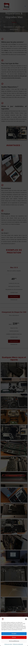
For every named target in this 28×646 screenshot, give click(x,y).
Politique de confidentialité (18, 644)
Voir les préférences (14, 641)
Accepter (14, 633)
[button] (26, 619)
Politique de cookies (8, 644)
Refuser (14, 637)
